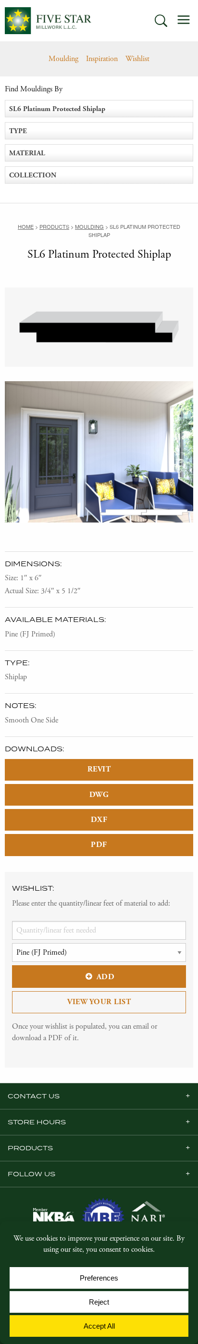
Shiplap (16, 677)
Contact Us (34, 1096)
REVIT (99, 769)
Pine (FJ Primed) (30, 634)
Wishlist (137, 59)
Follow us (31, 1174)
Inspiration (102, 59)
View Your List (99, 1002)
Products (30, 1148)
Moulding (63, 59)
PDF (99, 844)
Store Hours (37, 1122)
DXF (99, 819)
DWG (99, 794)
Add (106, 977)
